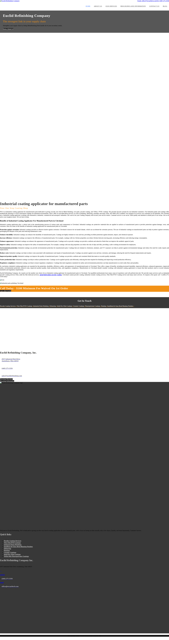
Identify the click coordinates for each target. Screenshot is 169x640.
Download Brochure (6, 379)
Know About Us (8, 29)
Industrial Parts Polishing (12, 545)
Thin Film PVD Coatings (12, 543)
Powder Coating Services (12, 541)
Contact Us (154, 6)
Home (88, 6)
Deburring (7, 548)
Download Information (7, 381)
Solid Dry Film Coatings (12, 554)
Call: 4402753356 (5, 291)
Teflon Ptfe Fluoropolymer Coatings (16, 556)
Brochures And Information (133, 6)
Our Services (111, 6)
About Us (98, 6)
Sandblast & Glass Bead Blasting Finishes (18, 547)
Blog (165, 6)
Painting (7, 550)
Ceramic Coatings (10, 552)
